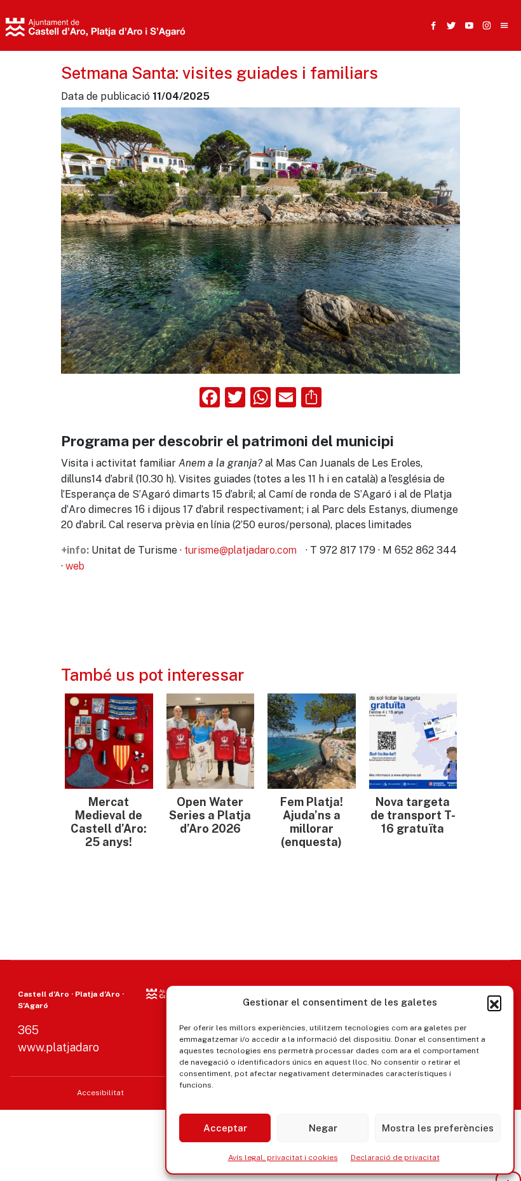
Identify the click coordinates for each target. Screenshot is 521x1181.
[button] (494, 1002)
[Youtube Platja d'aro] (466, 25)
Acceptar (225, 1128)
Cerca (386, 92)
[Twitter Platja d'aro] (448, 25)
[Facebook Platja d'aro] (431, 25)
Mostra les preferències (438, 1128)
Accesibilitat (100, 1092)
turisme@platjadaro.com (240, 550)
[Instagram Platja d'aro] (484, 25)
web (75, 566)
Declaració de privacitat (395, 1157)
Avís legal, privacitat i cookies (283, 1157)
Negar (323, 1128)
